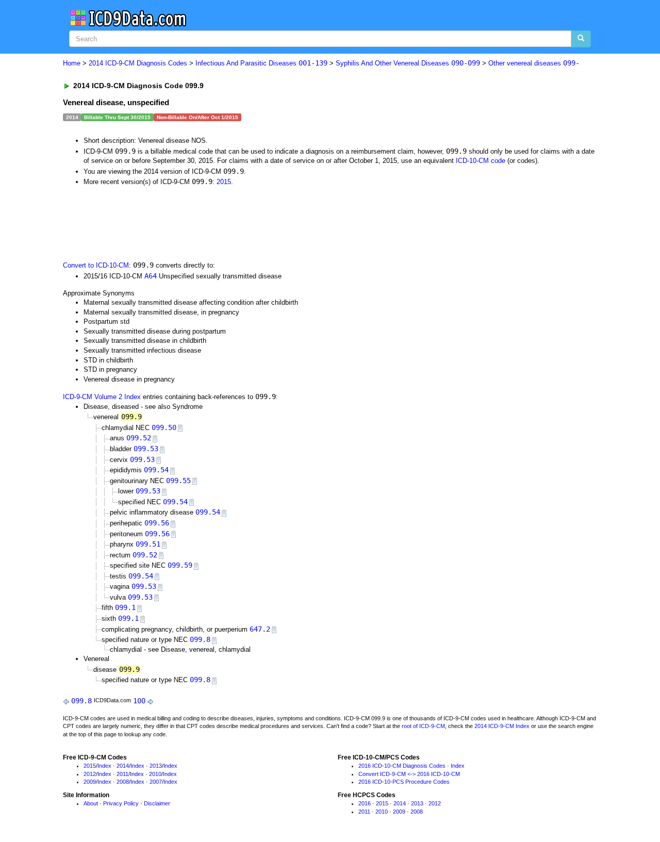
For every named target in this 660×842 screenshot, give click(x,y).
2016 (364, 803)
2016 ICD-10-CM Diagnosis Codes (402, 766)
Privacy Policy (121, 803)
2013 (156, 766)
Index (104, 766)
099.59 (180, 565)
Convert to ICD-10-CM (96, 265)
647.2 (260, 629)
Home (71, 63)
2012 (90, 774)
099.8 (200, 639)
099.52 (138, 438)
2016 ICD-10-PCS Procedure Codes (404, 782)
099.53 (146, 448)
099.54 (156, 470)
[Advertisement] (247, 223)
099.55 (178, 480)
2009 (90, 782)
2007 (156, 782)
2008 (123, 782)
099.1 (125, 607)
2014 (123, 766)
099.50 (164, 427)
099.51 (148, 544)
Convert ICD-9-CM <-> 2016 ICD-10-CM (409, 774)
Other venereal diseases (534, 63)
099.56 (156, 523)
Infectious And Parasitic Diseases (261, 63)
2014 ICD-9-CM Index (502, 726)
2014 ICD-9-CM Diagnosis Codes (138, 63)
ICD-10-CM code (480, 160)
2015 (224, 182)
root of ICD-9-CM (423, 726)
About (91, 803)
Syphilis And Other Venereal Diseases (408, 63)
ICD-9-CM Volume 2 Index (102, 397)
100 (139, 701)
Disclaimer (157, 803)
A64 (150, 276)
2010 (155, 774)
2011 (122, 774)
